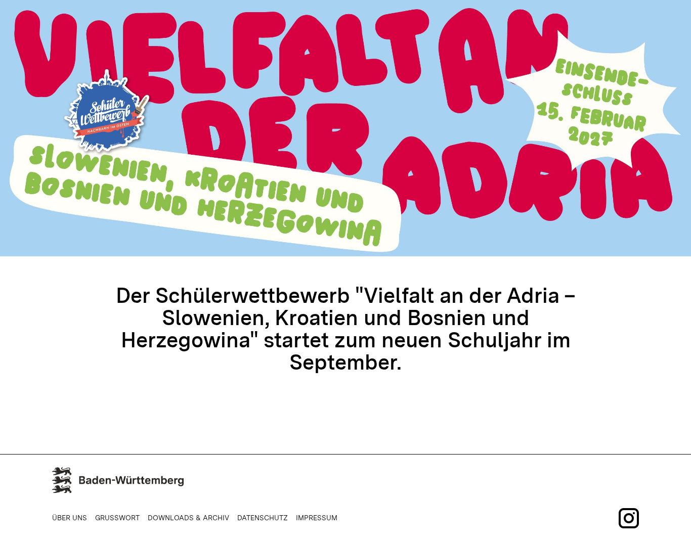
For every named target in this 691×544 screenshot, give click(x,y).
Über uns (69, 518)
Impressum (316, 518)
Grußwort (117, 518)
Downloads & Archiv (188, 518)
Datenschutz (262, 518)
